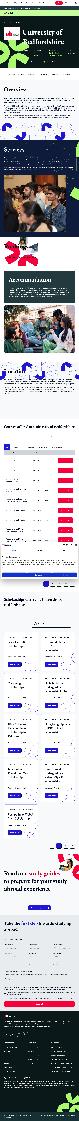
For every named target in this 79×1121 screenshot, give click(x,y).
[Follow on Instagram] (25, 1034)
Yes (59, 3)
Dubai (6, 1059)
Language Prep (34, 1055)
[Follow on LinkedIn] (6, 1034)
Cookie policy (70, 1115)
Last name (33, 944)
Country (8, 979)
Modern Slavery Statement (62, 1063)
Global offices (56, 1047)
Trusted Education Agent (61, 1071)
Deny (14, 575)
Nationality (33, 953)
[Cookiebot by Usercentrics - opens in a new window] (63, 545)
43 (66, 584)
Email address (10, 953)
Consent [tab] (14, 550)
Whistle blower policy (60, 1059)
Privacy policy (59, 1115)
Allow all (65, 575)
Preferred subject (35, 962)
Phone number (58, 944)
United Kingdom (10, 1047)
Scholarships (33, 1059)
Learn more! (36, 8)
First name (9, 944)
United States (9, 1071)
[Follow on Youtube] (19, 1034)
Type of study (58, 953)
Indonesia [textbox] (8, 982)
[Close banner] (76, 545)
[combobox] (56, 948)
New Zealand (9, 1067)
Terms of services (46, 1115)
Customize (38, 575)
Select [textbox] (31, 956)
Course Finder (33, 1047)
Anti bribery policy (58, 1051)
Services (31, 1051)
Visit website (51, 62)
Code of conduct (58, 1055)
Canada (7, 1055)
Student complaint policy (61, 1067)
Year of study (10, 962)
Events (30, 1063)
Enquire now (65, 460)
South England (31, 62)
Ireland (6, 1063)
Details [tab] (39, 550)
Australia (7, 1051)
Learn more (14, 664)
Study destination (59, 962)
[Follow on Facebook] (12, 1034)
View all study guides (39, 908)
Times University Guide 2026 (24, 255)
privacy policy (35, 989)
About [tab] (65, 550)
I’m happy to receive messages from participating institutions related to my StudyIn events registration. (40, 998)
